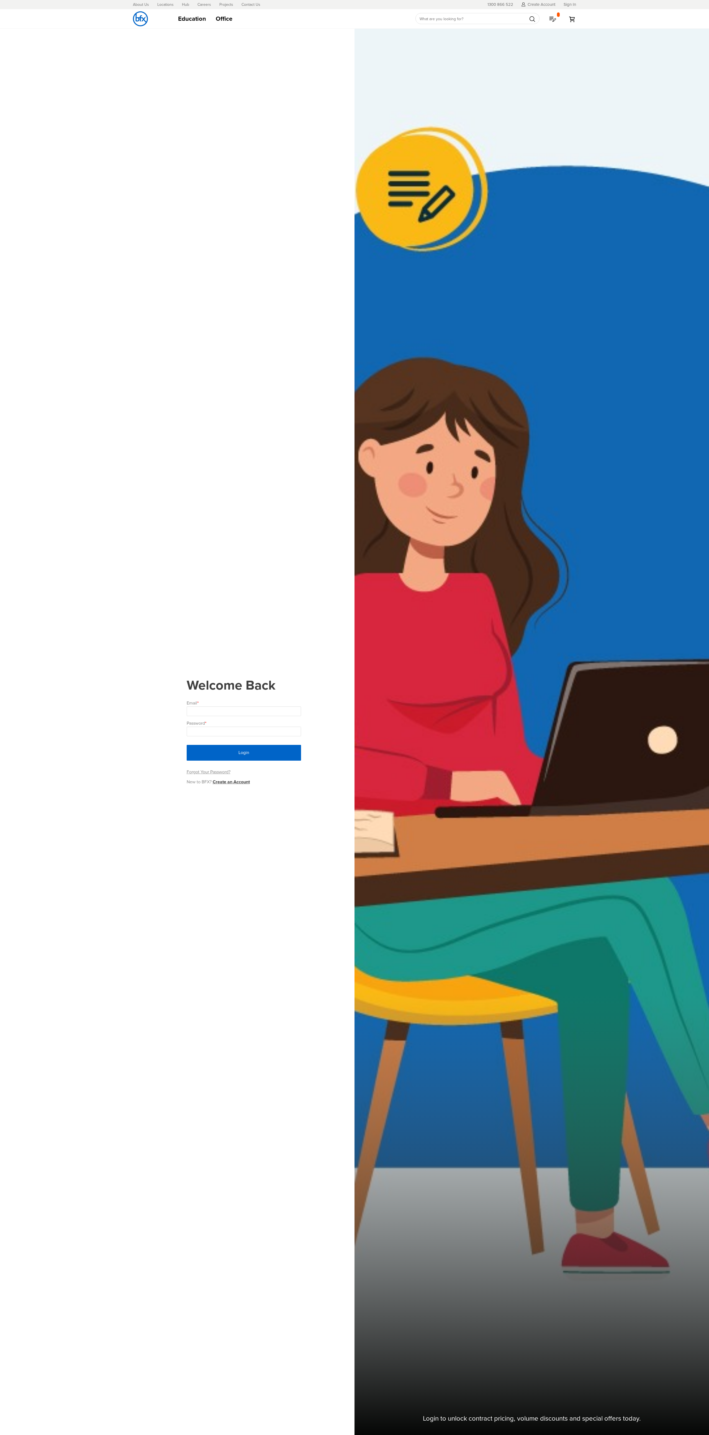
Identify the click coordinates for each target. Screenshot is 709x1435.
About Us (141, 4)
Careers (204, 4)
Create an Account (231, 782)
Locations (165, 4)
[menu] (290, 18)
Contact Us (251, 4)
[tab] (290, 18)
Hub (185, 4)
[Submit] (532, 19)
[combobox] (477, 18)
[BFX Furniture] (140, 18)
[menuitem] (192, 18)
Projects (226, 4)
